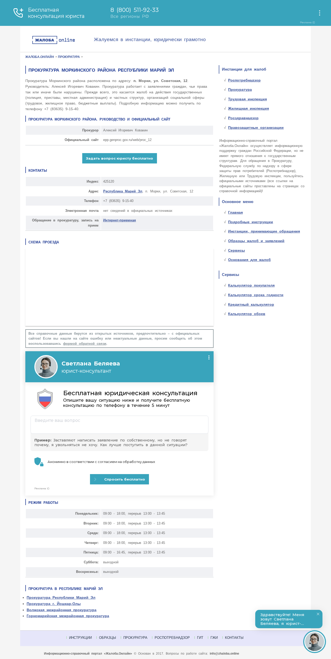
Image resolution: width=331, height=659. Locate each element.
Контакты (234, 638)
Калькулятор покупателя (251, 285)
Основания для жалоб (249, 260)
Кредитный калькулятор (251, 304)
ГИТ (200, 638)
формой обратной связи (84, 344)
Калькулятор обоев (246, 314)
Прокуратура (240, 89)
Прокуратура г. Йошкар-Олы (54, 604)
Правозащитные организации (256, 127)
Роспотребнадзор (244, 80)
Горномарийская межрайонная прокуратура (68, 616)
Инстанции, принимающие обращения (264, 231)
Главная (235, 212)
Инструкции (80, 638)
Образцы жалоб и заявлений (256, 241)
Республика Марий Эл (122, 191)
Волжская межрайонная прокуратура (61, 610)
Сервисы (236, 250)
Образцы (107, 638)
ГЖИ (214, 638)
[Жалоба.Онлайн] (63, 40)
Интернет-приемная (119, 220)
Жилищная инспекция (248, 108)
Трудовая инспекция (247, 99)
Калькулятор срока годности (255, 295)
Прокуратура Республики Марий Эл (61, 597)
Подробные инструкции (250, 222)
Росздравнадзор (243, 118)
